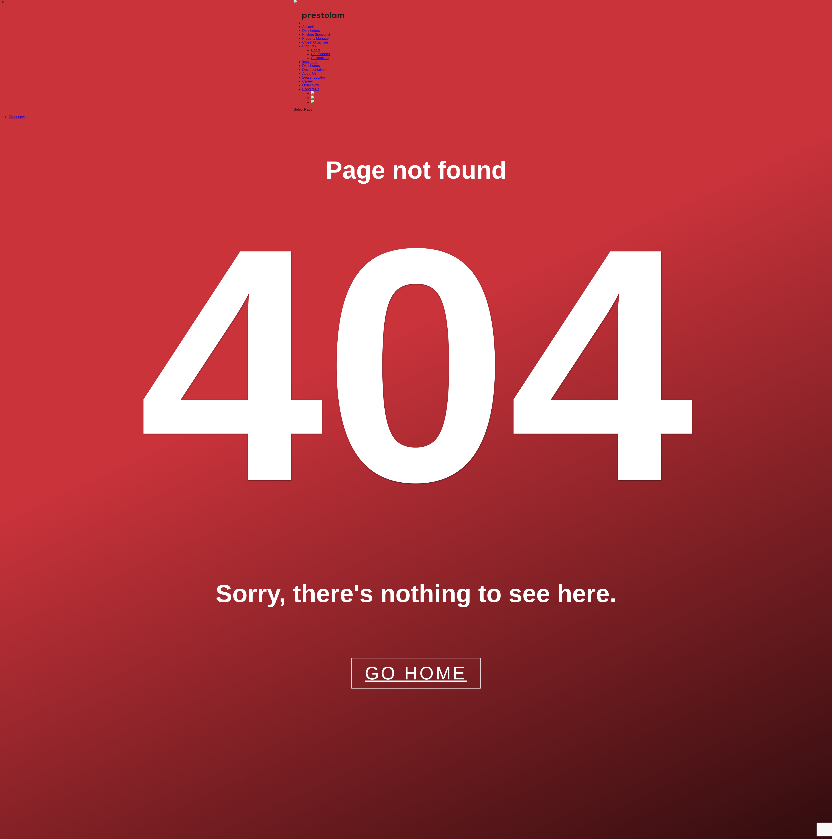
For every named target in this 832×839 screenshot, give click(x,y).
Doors (315, 50)
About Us (309, 73)
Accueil (308, 27)
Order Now (310, 85)
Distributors (311, 30)
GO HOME (416, 673)
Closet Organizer (315, 42)
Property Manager (316, 38)
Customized (320, 58)
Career (307, 81)
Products (309, 46)
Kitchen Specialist (316, 34)
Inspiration (310, 62)
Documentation (314, 69)
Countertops (320, 54)
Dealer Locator (313, 77)
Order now (17, 117)
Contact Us (310, 89)
